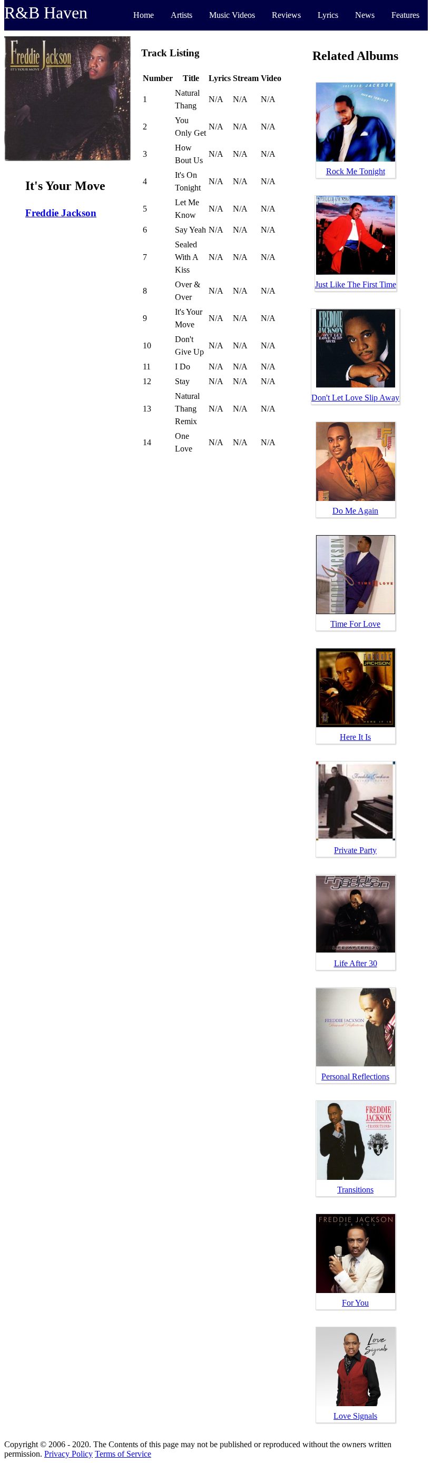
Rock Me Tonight (355, 171)
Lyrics (328, 15)
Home (143, 15)
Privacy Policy (68, 1453)
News (365, 15)
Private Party (355, 850)
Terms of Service (123, 1453)
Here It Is (355, 737)
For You (355, 1302)
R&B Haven (45, 12)
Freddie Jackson (60, 212)
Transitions (355, 1189)
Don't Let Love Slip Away (355, 397)
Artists (181, 15)
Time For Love (355, 623)
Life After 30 (355, 963)
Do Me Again (355, 510)
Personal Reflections (355, 1076)
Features (405, 15)
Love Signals (355, 1415)
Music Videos (232, 15)
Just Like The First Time (355, 284)
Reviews (286, 15)
